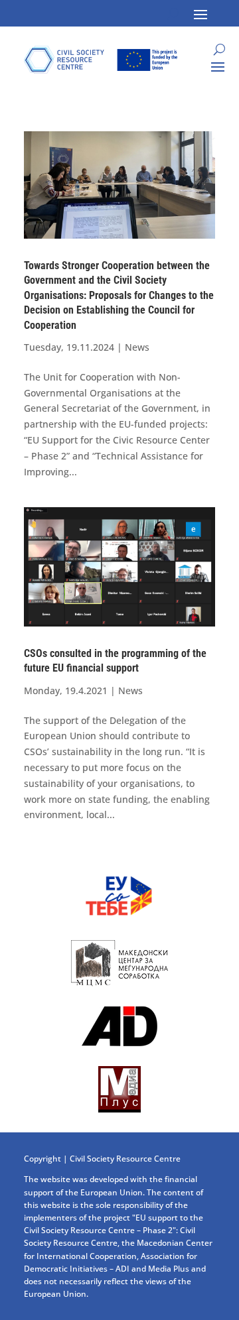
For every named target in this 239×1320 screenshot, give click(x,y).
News (137, 347)
